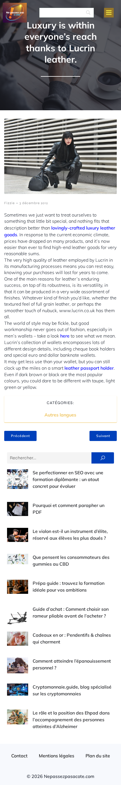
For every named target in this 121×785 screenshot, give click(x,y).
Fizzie (9, 203)
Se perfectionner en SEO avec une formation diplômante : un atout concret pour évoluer (68, 479)
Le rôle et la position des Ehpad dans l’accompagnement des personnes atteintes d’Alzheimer (71, 719)
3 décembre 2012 (33, 203)
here (65, 336)
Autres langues (60, 415)
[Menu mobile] (109, 12)
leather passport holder (89, 368)
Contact (19, 755)
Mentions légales (56, 755)
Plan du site (98, 755)
